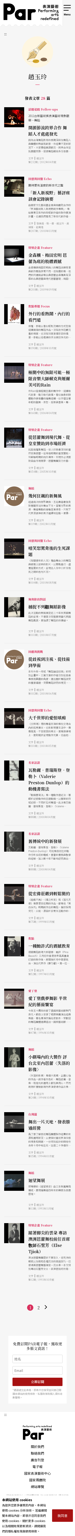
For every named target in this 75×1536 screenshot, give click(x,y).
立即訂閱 (37, 1381)
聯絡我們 (37, 1453)
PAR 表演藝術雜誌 (37, 1432)
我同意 (63, 1515)
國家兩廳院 (37, 1479)
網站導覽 (37, 1486)
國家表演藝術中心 (37, 1473)
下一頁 (46, 1307)
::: (57, 6)
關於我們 (37, 1446)
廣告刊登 (37, 1459)
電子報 (37, 1466)
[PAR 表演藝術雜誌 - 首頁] (28, 13)
